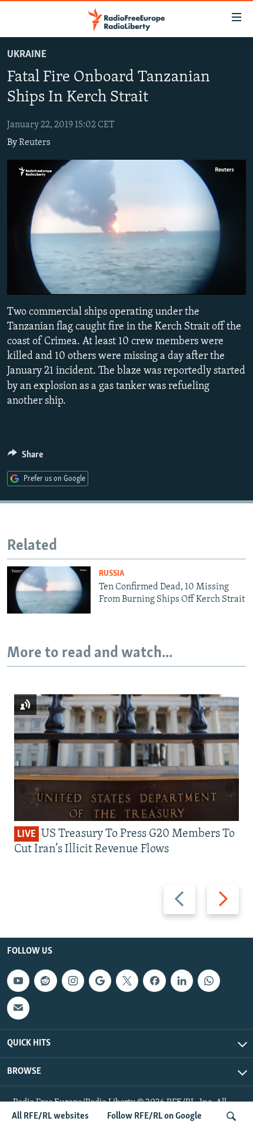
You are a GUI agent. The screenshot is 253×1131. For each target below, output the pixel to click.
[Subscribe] (18, 1008)
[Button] (25, 457)
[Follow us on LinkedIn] (182, 981)
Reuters (35, 142)
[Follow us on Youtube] (18, 981)
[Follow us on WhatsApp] (209, 981)
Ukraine (26, 55)
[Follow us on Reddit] (45, 981)
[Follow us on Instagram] (73, 981)
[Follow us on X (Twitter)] (127, 981)
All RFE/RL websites (50, 1116)
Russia (111, 573)
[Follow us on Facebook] (154, 981)
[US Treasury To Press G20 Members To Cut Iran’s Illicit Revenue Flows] (126, 757)
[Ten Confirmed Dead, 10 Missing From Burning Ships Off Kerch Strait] (49, 590)
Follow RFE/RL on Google (154, 1116)
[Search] (231, 1116)
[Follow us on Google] (100, 981)
